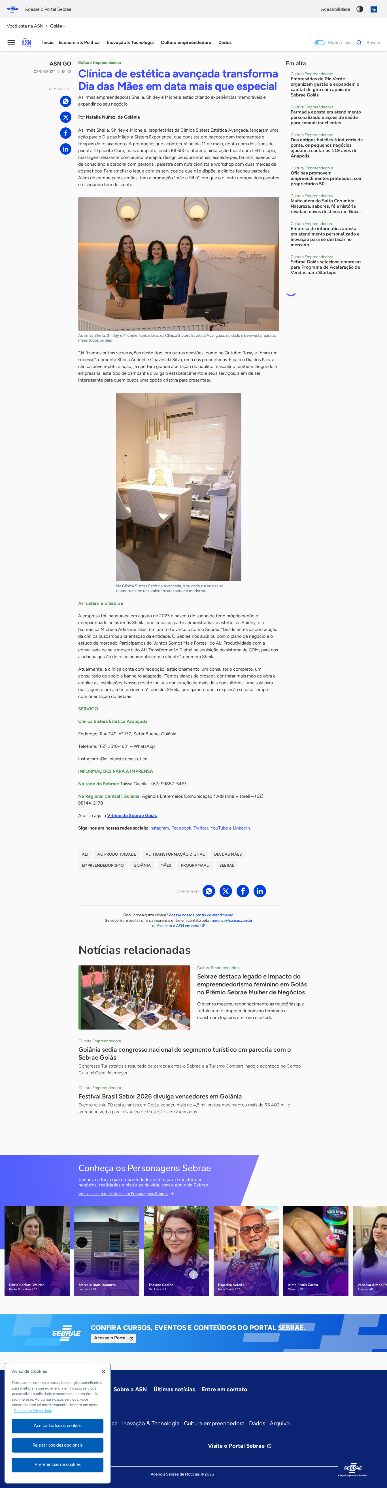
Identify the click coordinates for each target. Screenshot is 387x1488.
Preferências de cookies (57, 1464)
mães (165, 865)
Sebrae (226, 865)
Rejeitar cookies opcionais (58, 1445)
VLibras (374, 9)
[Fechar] (103, 1371)
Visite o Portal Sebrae (236, 1446)
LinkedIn (241, 828)
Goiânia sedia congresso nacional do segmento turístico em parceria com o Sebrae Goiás (184, 1053)
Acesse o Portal (110, 1338)
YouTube (219, 828)
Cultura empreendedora (214, 1423)
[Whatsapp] (65, 101)
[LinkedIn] (65, 149)
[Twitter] (65, 117)
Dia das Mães (228, 854)
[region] (58, 1423)
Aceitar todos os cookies (57, 1425)
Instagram (159, 828)
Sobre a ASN (130, 1389)
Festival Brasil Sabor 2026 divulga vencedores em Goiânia (160, 1096)
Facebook (181, 828)
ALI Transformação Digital (175, 854)
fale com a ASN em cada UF (181, 926)
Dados (257, 1423)
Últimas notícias (174, 1389)
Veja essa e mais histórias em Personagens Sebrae (123, 1193)
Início (48, 42)
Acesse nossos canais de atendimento (201, 915)
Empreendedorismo (103, 865)
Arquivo (280, 1423)
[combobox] (58, 26)
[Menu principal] (11, 42)
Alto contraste (360, 9)
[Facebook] (65, 133)
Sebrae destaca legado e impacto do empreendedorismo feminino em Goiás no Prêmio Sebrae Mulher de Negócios (252, 984)
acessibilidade (335, 9)
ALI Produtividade (116, 854)
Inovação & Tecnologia (150, 1423)
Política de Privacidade (33, 1411)
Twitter (201, 828)
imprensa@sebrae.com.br (231, 920)
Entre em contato (224, 1389)
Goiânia (142, 865)
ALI (85, 854)
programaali (195, 865)
